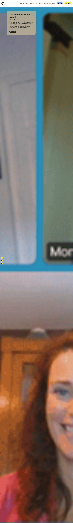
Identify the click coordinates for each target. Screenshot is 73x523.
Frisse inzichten (47, 3)
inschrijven (67, 3)
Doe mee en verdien (33, 3)
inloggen (60, 3)
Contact (53, 3)
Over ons (41, 3)
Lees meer (12, 31)
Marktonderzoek (23, 3)
